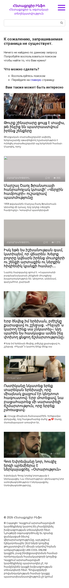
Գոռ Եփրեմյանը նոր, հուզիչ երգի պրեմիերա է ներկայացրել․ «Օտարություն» (32, 465)
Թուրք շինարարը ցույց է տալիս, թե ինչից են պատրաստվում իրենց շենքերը (34, 127)
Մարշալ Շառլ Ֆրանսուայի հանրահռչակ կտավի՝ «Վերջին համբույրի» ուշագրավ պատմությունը (33, 191)
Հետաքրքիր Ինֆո (29, 5)
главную (35, 80)
